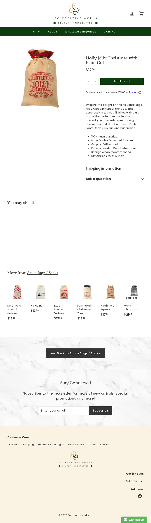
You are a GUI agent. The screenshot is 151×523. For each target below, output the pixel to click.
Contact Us (136, 519)
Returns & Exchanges (51, 444)
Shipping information (103, 168)
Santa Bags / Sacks (42, 273)
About (53, 31)
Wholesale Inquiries (81, 31)
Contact (111, 31)
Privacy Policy (76, 444)
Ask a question (98, 179)
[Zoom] (40, 79)
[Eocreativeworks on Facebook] (140, 496)
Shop (37, 31)
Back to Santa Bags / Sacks (78, 353)
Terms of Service (99, 444)
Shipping (28, 444)
